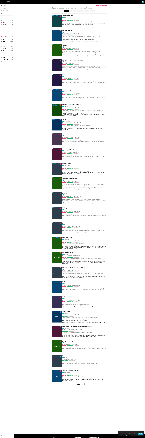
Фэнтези (89, 288)
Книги (53, 5)
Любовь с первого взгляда (99, 52)
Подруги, (95, 97)
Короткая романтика (85, 95)
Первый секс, (95, 333)
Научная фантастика (86, 125)
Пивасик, (66, 165)
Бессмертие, (75, 378)
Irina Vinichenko (67, 121)
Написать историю (97, 1)
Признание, (93, 230)
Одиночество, (91, 23)
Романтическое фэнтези (70, 288)
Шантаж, (80, 304)
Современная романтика (71, 21)
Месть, (85, 156)
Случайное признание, (88, 97)
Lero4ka (65, 76)
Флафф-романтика (96, 95)
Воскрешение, (103, 126)
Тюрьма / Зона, (68, 67)
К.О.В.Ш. (66, 17)
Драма (97, 81)
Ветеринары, (93, 200)
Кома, (80, 126)
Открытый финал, (84, 171)
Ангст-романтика (84, 184)
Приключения (68, 376)
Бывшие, (78, 52)
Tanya (65, 283)
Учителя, (67, 289)
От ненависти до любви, (84, 52)
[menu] (7, 35)
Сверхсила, (80, 378)
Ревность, (102, 141)
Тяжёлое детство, (84, 215)
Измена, (74, 52)
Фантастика (68, 125)
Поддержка (5, 435)
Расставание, (98, 37)
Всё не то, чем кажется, (76, 67)
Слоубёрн (91, 21)
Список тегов (57, 5)
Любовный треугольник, (88, 333)
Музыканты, (67, 245)
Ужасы (93, 347)
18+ (3, 39)
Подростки (103, 37)
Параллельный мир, (101, 259)
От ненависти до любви (103, 23)
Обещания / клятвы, (92, 378)
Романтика (78, 21)
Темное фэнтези (75, 376)
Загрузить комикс (105, 1)
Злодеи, (97, 378)
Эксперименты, (97, 67)
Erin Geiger (66, 254)
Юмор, (95, 23)
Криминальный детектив (93, 66)
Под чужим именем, (88, 245)
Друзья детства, (75, 319)
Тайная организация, (105, 67)
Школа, (82, 23)
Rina (65, 91)
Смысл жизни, (76, 126)
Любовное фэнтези (84, 288)
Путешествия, (90, 171)
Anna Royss (66, 269)
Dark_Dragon (66, 357)
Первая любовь (105, 215)
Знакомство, (71, 230)
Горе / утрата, (91, 67)
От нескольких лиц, (69, 363)
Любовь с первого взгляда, (102, 97)
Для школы (5, 36)
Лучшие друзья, (90, 82)
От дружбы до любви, (72, 141)
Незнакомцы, (84, 126)
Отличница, (89, 200)
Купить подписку (88, 1)
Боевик (4, 62)
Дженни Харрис (67, 32)
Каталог (54, 437)
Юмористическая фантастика (79, 169)
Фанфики (4, 41)
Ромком (87, 21)
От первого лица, (103, 185)
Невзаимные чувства (86, 304)
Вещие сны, (80, 259)
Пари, (106, 156)
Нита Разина (66, 239)
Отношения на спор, (91, 156)
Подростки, (91, 52)
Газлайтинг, (86, 23)
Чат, (91, 259)
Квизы (4, 31)
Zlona (65, 298)
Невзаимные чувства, (96, 141)
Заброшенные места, (77, 348)
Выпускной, (105, 230)
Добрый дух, (84, 348)
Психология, (89, 126)
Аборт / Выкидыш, (68, 185)
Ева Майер (66, 313)
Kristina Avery (67, 328)
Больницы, (94, 126)
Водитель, (98, 126)
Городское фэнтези (69, 347)
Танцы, (66, 141)
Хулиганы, (67, 200)
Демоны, (99, 289)
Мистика (82, 258)
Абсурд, (67, 171)
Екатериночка (67, 342)
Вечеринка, (100, 319)
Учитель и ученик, (94, 289)
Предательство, (68, 82)
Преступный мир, (88, 141)
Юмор (67, 169)
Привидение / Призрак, (96, 348)
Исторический (5, 64)
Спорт (4, 61)
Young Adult (83, 21)
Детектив (100, 66)
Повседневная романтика (71, 36)
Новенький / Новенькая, (70, 37)
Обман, (104, 319)
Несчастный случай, (95, 185)
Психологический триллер (90, 110)
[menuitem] (7, 5)
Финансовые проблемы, (96, 245)
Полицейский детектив (83, 66)
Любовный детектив (74, 66)
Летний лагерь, (84, 363)
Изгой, (98, 23)
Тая (65, 224)
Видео (4, 22)
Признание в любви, (104, 82)
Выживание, (89, 348)
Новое (4, 27)
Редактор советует (6, 32)
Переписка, (67, 97)
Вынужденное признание (106, 348)
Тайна (65, 135)
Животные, (79, 171)
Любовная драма (106, 66)
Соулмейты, (104, 245)
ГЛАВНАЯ (4, 5)
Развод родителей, (69, 23)
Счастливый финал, (76, 23)
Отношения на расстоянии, (78, 333)
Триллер (67, 110)
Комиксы (4, 24)
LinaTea (65, 209)
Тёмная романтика (99, 110)
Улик (69, 165)
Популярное (5, 26)
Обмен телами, (79, 289)
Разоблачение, (81, 245)
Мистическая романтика (89, 258)
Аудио (4, 20)
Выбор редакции (6, 18)
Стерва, (66, 230)
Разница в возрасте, (105, 289)
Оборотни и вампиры (106, 288)
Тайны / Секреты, (96, 82)
